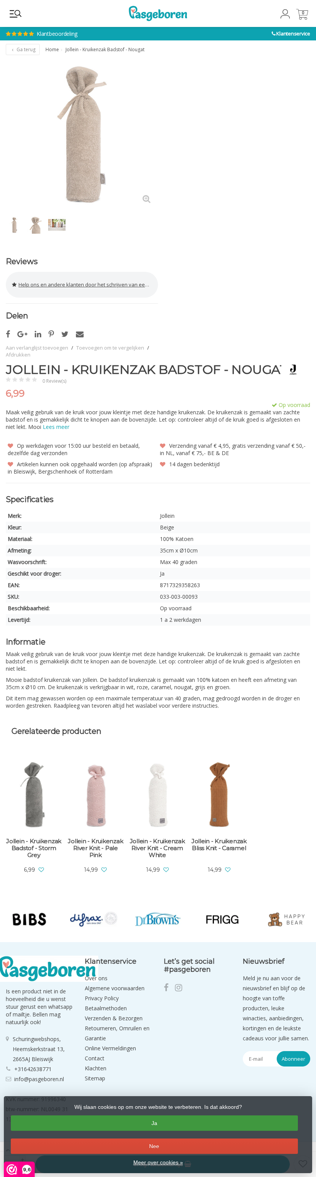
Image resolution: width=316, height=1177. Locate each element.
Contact (94, 1058)
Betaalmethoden (106, 1008)
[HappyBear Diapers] (286, 919)
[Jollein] (290, 369)
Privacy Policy (102, 998)
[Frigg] (222, 919)
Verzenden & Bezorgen (114, 1018)
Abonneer (293, 1058)
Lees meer (56, 426)
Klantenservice (293, 33)
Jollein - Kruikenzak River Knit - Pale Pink (95, 848)
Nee (154, 1146)
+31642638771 (33, 1069)
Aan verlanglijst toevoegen (37, 347)
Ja (154, 1123)
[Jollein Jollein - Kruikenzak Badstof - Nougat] (82, 135)
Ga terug (25, 49)
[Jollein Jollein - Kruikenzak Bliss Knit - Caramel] (219, 795)
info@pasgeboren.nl (39, 1079)
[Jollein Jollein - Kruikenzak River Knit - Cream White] (157, 795)
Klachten (95, 1068)
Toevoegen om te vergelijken (110, 347)
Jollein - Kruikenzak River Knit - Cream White (157, 848)
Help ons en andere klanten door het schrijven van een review (88, 284)
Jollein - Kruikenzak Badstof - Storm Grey (33, 848)
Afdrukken (18, 354)
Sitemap (95, 1078)
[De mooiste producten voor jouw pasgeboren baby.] (158, 13)
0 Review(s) (54, 381)
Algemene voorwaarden (115, 988)
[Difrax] (93, 919)
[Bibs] (29, 919)
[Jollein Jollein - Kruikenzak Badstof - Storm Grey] (34, 795)
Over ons (96, 978)
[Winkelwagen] (302, 17)
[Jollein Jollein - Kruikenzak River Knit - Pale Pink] (95, 795)
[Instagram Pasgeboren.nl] (181, 988)
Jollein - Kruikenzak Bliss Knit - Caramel (219, 845)
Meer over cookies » (158, 1162)
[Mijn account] (285, 16)
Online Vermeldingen (110, 1048)
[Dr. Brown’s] (158, 919)
